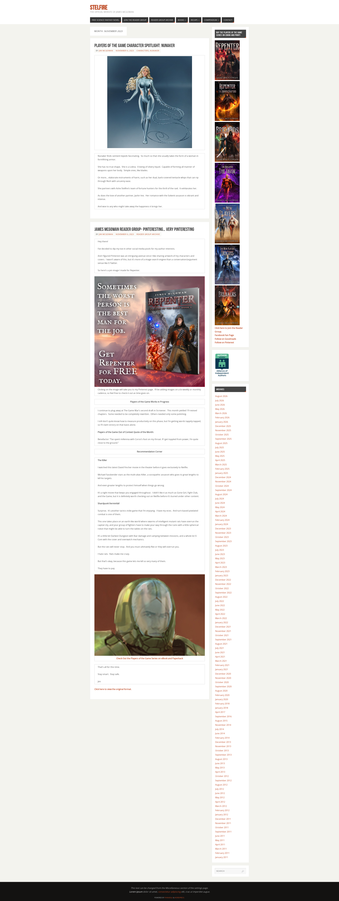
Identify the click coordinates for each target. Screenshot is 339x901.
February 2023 (222, 571)
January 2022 (221, 622)
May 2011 (220, 840)
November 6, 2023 (125, 50)
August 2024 (221, 494)
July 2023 (219, 549)
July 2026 (219, 400)
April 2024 (220, 511)
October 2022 (222, 588)
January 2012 (221, 814)
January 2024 (221, 524)
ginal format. (125, 689)
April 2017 (220, 712)
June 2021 (220, 652)
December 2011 (223, 818)
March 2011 (221, 848)
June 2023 (220, 554)
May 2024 (220, 507)
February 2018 (222, 703)
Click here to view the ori (106, 689)
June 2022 (220, 605)
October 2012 (222, 776)
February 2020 (222, 695)
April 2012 (220, 801)
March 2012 (221, 806)
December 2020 (223, 673)
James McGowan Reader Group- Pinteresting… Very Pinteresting (144, 229)
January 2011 (221, 857)
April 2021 (220, 656)
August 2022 (221, 596)
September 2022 (223, 592)
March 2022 (221, 618)
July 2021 (219, 648)
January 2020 (221, 699)
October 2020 (222, 682)
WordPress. (180, 897)
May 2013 (220, 767)
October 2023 (222, 537)
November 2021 (223, 631)
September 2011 (223, 831)
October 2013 (222, 750)
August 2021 (221, 643)
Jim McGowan (106, 50)
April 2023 (220, 562)
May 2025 (220, 455)
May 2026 (220, 409)
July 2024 (219, 498)
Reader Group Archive (148, 234)
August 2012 (221, 784)
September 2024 (223, 490)
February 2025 (222, 468)
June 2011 (220, 835)
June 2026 (220, 404)
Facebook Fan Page (224, 335)
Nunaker (154, 50)
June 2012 (220, 793)
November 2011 (223, 823)
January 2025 (221, 473)
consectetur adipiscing (169, 891)
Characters (143, 50)
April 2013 (220, 771)
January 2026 (221, 421)
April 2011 (220, 844)
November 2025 (223, 430)
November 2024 (223, 481)
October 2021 (222, 635)
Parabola (169, 897)
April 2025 (220, 460)
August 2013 (221, 759)
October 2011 (222, 827)
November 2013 (223, 746)
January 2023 (221, 575)
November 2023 (223, 532)
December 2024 (223, 477)
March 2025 (221, 464)
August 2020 (221, 690)
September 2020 (223, 686)
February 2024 (222, 520)
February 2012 (222, 810)
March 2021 (221, 660)
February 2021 (222, 665)
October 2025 (222, 434)
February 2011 (222, 853)
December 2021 (223, 626)
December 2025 (223, 426)
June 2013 (220, 763)
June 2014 (220, 733)
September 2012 (223, 780)
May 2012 (220, 797)
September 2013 (223, 754)
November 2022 (223, 584)
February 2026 (222, 417)
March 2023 (221, 567)
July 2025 (219, 447)
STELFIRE (99, 7)
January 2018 (221, 707)
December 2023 (223, 528)
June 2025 (220, 451)
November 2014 (223, 724)
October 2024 (222, 485)
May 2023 (220, 558)
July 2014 (219, 729)
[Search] (242, 871)
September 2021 (223, 639)
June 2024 (220, 502)
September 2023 (223, 541)
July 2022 (219, 601)
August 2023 (221, 545)
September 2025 (223, 438)
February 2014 (222, 737)
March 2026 (221, 413)
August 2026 (221, 396)
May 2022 (220, 609)
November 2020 (223, 678)
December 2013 (223, 742)
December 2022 (223, 579)
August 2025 (221, 443)
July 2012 (219, 789)
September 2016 (223, 716)
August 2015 (221, 720)
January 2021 (221, 669)
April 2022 (220, 614)
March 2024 (221, 515)
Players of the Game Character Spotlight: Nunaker (134, 45)
